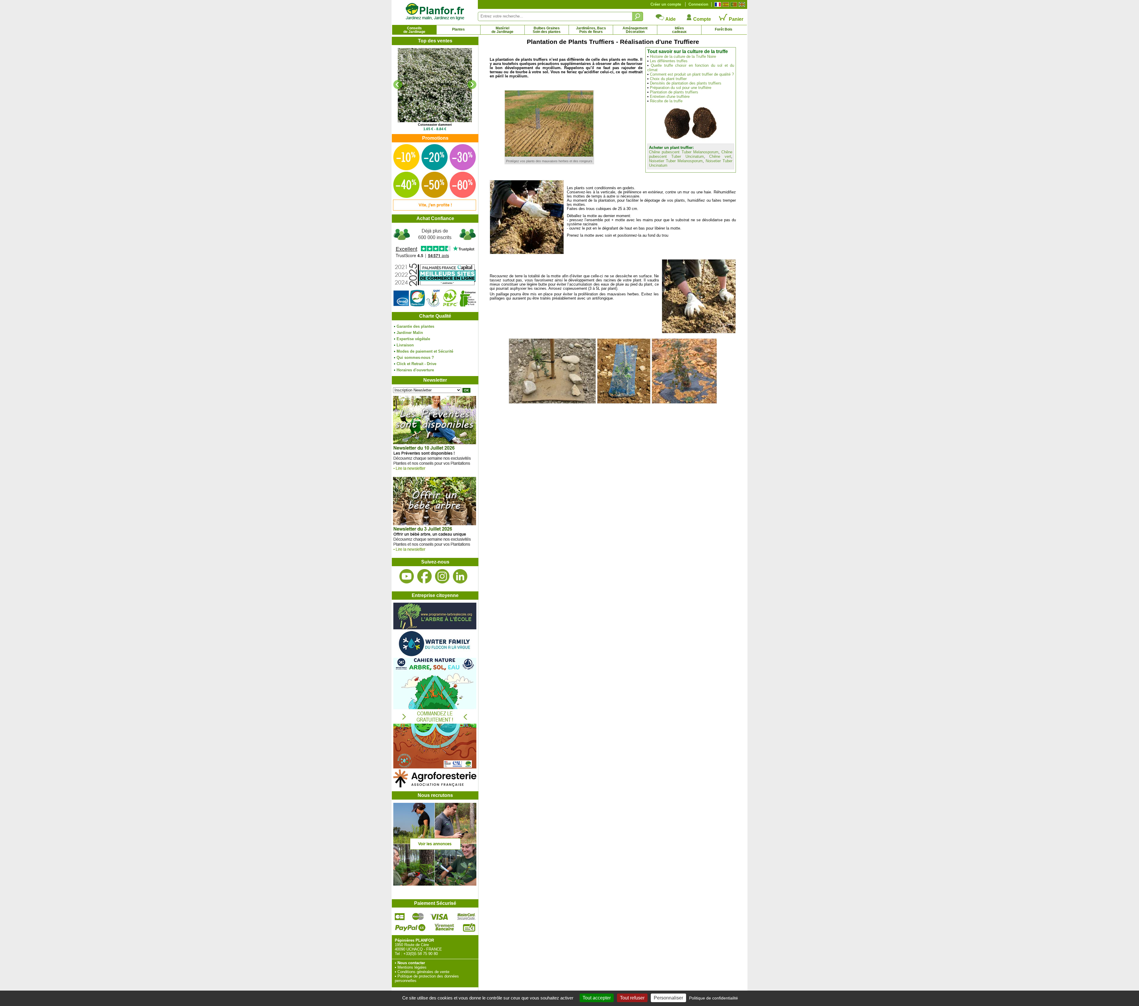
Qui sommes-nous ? (415, 357)
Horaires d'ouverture (415, 370)
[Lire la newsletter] (434, 471)
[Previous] (397, 84)
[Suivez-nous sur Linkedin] (460, 576)
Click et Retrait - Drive (416, 364)
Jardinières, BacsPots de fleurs (591, 30)
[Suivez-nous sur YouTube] (406, 576)
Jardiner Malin (410, 332)
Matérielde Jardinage (502, 30)
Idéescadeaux (679, 30)
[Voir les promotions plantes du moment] (434, 209)
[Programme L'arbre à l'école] (434, 628)
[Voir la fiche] (435, 85)
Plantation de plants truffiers (674, 92)
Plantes (458, 29)
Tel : (398, 953)
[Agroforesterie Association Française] (434, 786)
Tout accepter (597, 997)
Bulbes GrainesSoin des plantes (547, 30)
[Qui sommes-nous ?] (435, 267)
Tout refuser (632, 997)
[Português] (733, 4)
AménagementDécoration (635, 30)
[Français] (717, 4)
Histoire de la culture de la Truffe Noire (683, 56)
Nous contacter (411, 963)
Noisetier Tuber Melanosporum (676, 161)
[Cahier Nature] (434, 767)
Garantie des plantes (415, 326)
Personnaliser (668, 997)
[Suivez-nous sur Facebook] (424, 576)
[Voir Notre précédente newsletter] (434, 552)
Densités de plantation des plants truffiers (685, 83)
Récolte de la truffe (666, 101)
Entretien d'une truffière (670, 96)
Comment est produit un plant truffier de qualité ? (692, 74)
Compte (701, 19)
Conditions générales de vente (423, 972)
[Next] (471, 84)
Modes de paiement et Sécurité (425, 351)
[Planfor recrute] (434, 884)
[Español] (725, 4)
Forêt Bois (723, 29)
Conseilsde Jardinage (414, 30)
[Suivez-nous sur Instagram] (442, 576)
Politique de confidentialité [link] (713, 998)
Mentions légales (412, 967)
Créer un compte (665, 4)
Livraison (405, 345)
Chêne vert (720, 156)
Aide (670, 19)
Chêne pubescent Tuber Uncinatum (690, 154)
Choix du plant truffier (668, 79)
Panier (735, 19)
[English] (741, 4)
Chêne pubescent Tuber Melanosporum (683, 152)
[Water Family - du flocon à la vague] (434, 655)
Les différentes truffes (669, 61)
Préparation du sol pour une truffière (680, 87)
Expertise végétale (413, 339)
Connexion (698, 4)
